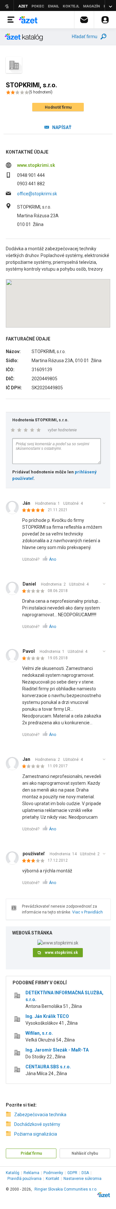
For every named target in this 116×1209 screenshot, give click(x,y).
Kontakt (52, 1178)
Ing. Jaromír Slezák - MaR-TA (57, 1049)
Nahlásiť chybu (85, 1153)
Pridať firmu (31, 1153)
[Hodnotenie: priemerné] (35, 861)
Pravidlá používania (24, 1178)
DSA (85, 1173)
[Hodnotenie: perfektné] (35, 510)
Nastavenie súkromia (82, 1178)
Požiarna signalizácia (35, 1134)
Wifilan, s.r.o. (39, 1033)
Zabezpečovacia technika (40, 1114)
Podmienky (53, 1173)
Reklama (31, 1173)
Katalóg (12, 1173)
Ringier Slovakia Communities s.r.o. (65, 1189)
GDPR (72, 1173)
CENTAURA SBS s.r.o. (48, 1066)
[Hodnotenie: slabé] (35, 591)
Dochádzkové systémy (37, 1124)
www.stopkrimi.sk (36, 165)
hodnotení (41, 92)
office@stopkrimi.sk (37, 193)
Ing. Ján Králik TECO (47, 1016)
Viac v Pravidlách (87, 912)
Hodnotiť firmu (58, 107)
